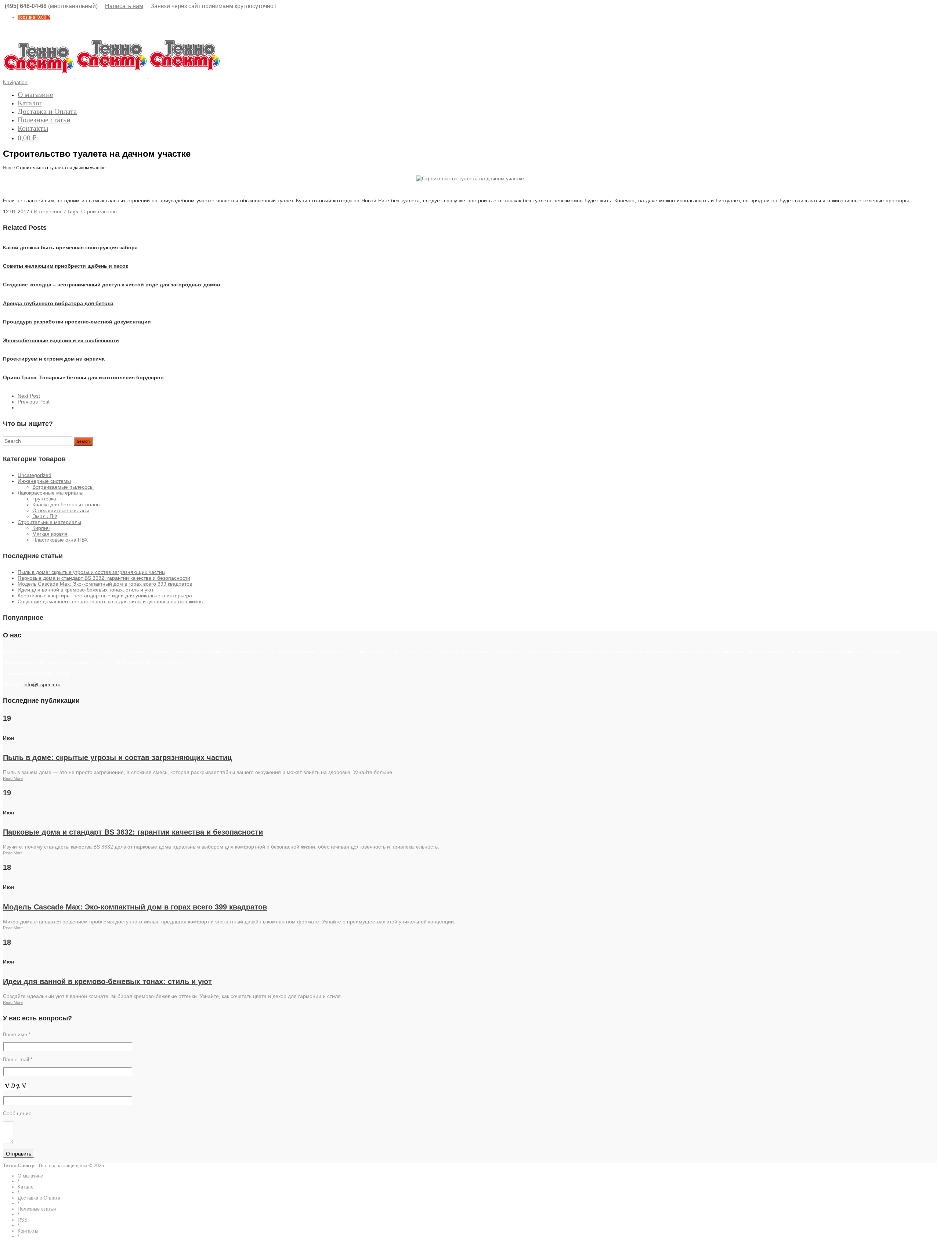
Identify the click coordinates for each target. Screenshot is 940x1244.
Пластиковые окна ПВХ (60, 540)
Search (83, 441)
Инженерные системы (44, 481)
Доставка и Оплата (47, 111)
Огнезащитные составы (60, 510)
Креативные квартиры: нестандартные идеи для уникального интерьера (105, 596)
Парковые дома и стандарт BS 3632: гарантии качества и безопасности (104, 578)
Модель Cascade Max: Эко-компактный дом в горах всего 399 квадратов (105, 584)
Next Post (29, 396)
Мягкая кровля (50, 534)
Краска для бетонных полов (66, 504)
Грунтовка (44, 499)
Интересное (48, 211)
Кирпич (41, 528)
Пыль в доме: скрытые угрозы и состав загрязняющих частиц (91, 572)
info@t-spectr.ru (42, 684)
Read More (13, 778)
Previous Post (34, 402)
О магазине (35, 94)
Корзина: (34, 17)
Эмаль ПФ (44, 516)
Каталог (30, 103)
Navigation (15, 82)
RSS (23, 1220)
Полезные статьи (44, 120)
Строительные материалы (49, 522)
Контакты (33, 128)
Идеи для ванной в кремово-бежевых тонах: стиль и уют (85, 590)
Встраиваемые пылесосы (63, 487)
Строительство (99, 211)
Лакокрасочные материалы (50, 493)
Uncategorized (34, 475)
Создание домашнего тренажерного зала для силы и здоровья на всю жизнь (110, 601)
